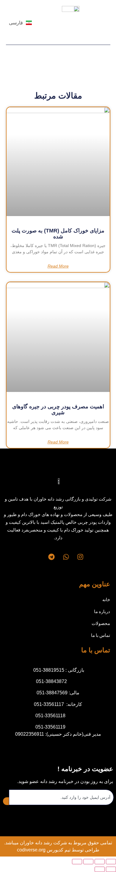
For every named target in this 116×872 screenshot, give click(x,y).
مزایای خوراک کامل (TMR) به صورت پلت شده (58, 234)
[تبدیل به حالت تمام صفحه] (100, 861)
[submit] (6, 801)
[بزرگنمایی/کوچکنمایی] (111, 861)
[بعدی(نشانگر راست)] (100, 869)
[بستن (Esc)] (77, 861)
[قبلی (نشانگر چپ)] (111, 869)
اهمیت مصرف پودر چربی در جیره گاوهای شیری (58, 409)
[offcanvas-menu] (108, 22)
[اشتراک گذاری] (88, 861)
